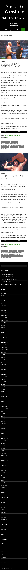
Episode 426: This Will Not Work (7, 276)
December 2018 (4, 519)
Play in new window (9, 135)
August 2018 (3, 529)
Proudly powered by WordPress (6, 568)
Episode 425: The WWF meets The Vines (9, 279)
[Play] (2, 132)
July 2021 (3, 443)
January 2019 (3, 517)
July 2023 (3, 384)
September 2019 (4, 497)
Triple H (13, 145)
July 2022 (3, 413)
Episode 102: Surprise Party (13, 177)
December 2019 (4, 490)
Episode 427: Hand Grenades (7, 274)
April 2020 (3, 480)
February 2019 (4, 514)
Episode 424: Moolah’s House (7, 281)
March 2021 (3, 453)
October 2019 (4, 495)
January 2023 (3, 399)
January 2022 (3, 428)
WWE (3, 148)
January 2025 (3, 339)
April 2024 (3, 362)
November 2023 (4, 374)
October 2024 (4, 347)
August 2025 (3, 322)
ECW (12, 252)
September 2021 (4, 438)
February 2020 (4, 485)
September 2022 (4, 408)
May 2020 (3, 477)
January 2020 (3, 487)
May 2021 (3, 448)
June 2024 (3, 357)
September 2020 (4, 467)
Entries (3, 557)
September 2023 (4, 379)
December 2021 (4, 431)
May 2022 (3, 418)
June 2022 (3, 416)
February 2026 (4, 307)
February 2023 (4, 396)
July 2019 (3, 502)
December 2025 (4, 312)
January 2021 (3, 458)
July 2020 (3, 472)
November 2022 (4, 403)
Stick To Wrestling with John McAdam (11, 30)
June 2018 (3, 534)
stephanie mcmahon (6, 143)
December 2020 (4, 460)
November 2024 (4, 344)
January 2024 (3, 369)
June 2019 (3, 504)
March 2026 (3, 305)
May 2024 (3, 359)
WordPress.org (4, 562)
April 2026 (3, 303)
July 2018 (3, 531)
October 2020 (4, 465)
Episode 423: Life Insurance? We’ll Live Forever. (11, 284)
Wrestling (4, 257)
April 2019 (3, 509)
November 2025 (4, 315)
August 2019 (3, 499)
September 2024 (4, 349)
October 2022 (4, 406)
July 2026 (3, 295)
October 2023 (4, 376)
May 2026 (3, 300)
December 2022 (4, 401)
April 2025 (3, 332)
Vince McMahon (20, 145)
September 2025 (4, 320)
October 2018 (4, 524)
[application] (14, 132)
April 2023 (3, 391)
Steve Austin (14, 143)
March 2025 (3, 335)
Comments (4, 559)
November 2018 (4, 522)
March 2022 (3, 423)
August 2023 (3, 381)
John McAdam (5, 254)
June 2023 (3, 386)
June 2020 (3, 475)
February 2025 (4, 337)
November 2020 (4, 463)
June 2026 (3, 298)
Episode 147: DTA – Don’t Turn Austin (11, 65)
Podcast (3, 61)
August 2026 (3, 293)
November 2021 (4, 433)
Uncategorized (4, 545)
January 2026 (3, 310)
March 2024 (3, 364)
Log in (2, 554)
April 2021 (3, 450)
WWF (7, 148)
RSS (7, 137)
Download (17, 135)
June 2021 (3, 445)
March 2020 (3, 482)
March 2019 (3, 512)
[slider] (25, 132)
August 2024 (3, 352)
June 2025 (3, 327)
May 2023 (3, 389)
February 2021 (4, 455)
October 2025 (4, 317)
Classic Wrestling (5, 252)
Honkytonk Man (18, 252)
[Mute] (21, 132)
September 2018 (4, 527)
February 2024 (4, 367)
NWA (10, 254)
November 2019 (4, 492)
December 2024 (4, 342)
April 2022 (3, 421)
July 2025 (3, 325)
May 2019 (3, 507)
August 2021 (3, 440)
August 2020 (3, 470)
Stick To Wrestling (6, 145)
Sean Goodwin (16, 254)
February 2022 (4, 426)
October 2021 (4, 435)
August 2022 (3, 411)
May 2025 (3, 330)
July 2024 (3, 354)
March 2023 (3, 394)
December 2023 (4, 371)
